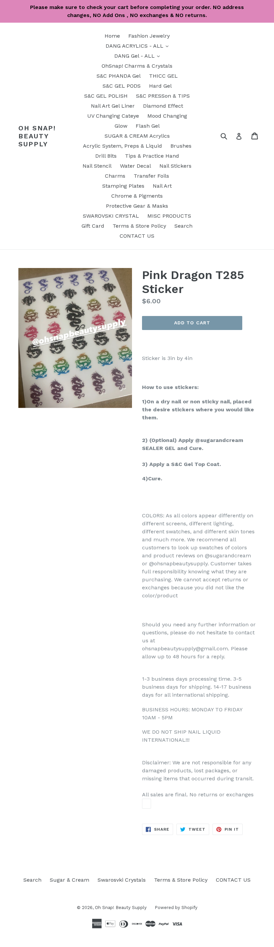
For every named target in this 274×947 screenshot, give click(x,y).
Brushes (180, 146)
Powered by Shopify (176, 907)
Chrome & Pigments (137, 196)
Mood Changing (167, 116)
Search (183, 226)
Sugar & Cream (69, 880)
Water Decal (135, 166)
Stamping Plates (123, 186)
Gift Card (93, 226)
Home (112, 36)
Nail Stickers (175, 166)
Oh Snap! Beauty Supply (37, 136)
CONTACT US (137, 236)
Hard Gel (160, 86)
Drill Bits (106, 156)
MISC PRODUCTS (169, 216)
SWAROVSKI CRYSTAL (111, 216)
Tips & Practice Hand (152, 156)
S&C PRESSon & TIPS (163, 96)
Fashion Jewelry (149, 36)
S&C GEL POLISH (106, 96)
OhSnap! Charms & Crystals (137, 66)
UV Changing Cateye (113, 116)
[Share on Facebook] (146, 804)
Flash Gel (148, 126)
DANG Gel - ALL (138, 55)
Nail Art (162, 186)
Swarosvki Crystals (122, 880)
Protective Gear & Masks (137, 206)
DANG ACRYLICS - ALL (139, 45)
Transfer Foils (151, 176)
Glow (121, 126)
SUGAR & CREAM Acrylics (137, 136)
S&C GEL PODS (122, 86)
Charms (115, 176)
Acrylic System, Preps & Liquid (122, 146)
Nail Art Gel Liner (113, 106)
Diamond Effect (163, 106)
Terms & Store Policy (139, 226)
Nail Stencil (97, 166)
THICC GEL (163, 76)
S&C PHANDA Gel (119, 76)
